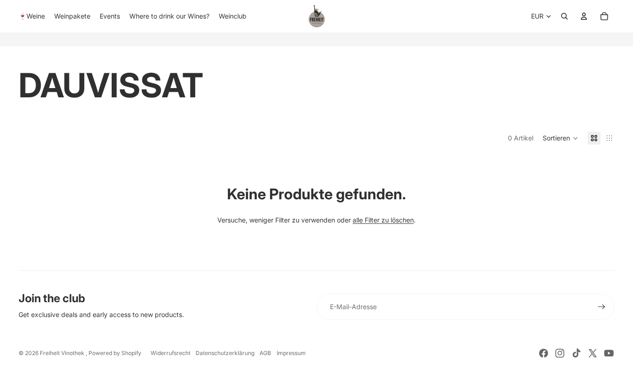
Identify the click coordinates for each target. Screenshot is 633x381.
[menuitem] (32, 16)
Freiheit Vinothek (63, 352)
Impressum (291, 352)
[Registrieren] (601, 307)
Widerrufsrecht (170, 352)
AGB (265, 352)
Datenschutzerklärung (225, 352)
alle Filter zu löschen (383, 220)
